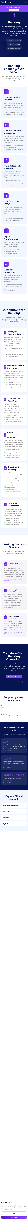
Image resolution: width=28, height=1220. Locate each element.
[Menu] (25, 2)
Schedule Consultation (14, 682)
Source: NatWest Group (8, 767)
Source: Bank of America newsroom (11, 750)
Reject (14, 1213)
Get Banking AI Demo (14, 676)
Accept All (14, 1217)
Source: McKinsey (7, 782)
